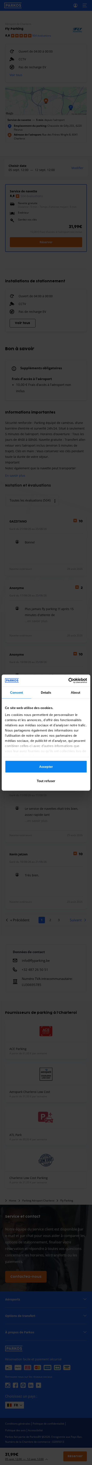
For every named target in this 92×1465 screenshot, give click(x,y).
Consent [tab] (16, 692)
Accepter (46, 766)
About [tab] (75, 692)
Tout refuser (46, 781)
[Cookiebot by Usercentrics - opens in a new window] (68, 680)
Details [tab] (46, 692)
